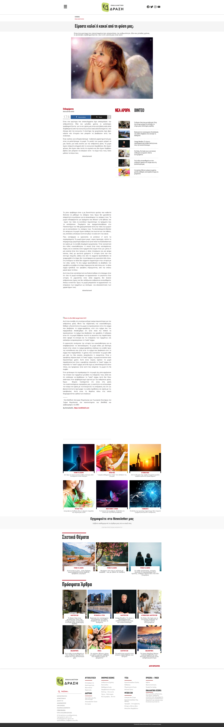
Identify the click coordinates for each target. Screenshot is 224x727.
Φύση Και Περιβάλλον (131, 708)
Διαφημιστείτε (61, 703)
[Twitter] (151, 6)
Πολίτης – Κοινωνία (107, 692)
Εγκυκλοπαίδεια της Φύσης (131, 700)
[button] (65, 6)
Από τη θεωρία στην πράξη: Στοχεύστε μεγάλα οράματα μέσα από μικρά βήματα (145, 475)
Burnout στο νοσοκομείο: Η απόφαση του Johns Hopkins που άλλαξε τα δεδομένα (146, 133)
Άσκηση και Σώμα (130, 697)
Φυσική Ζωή (129, 693)
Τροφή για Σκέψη (78, 568)
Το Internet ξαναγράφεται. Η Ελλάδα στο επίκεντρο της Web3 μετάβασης (112, 511)
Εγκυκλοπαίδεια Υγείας (132, 682)
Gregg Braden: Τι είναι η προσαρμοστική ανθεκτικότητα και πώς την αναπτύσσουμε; (145, 143)
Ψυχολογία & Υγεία (99, 615)
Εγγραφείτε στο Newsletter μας (112, 519)
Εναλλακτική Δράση (68, 112)
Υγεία (126, 678)
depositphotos (62, 696)
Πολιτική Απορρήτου (63, 708)
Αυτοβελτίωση (145, 615)
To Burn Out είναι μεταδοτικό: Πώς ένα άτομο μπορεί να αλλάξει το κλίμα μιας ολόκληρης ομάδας (145, 124)
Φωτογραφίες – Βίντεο (108, 696)
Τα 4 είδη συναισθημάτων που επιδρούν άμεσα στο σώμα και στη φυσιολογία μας (145, 162)
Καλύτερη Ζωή (74, 615)
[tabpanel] (137, 148)
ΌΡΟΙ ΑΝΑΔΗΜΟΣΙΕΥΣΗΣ (64, 713)
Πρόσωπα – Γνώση (152, 678)
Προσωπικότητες (151, 685)
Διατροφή (88, 693)
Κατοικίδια (104, 685)
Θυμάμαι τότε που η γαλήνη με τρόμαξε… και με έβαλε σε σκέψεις (112, 571)
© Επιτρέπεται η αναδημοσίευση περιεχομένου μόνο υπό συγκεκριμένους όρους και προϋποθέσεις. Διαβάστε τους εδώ (67, 717)
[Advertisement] (87, 184)
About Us (60, 701)
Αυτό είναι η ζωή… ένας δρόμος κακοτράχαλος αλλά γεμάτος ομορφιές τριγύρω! (78, 572)
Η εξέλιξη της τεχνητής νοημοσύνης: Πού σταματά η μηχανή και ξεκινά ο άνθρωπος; (145, 511)
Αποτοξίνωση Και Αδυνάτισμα (90, 698)
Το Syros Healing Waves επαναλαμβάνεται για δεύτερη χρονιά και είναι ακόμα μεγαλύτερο (149, 655)
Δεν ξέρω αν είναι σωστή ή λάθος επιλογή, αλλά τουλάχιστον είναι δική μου (78, 475)
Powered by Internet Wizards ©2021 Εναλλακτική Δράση (147, 724)
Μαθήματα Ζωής (106, 687)
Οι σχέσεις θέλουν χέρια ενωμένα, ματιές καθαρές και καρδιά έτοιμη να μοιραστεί (146, 172)
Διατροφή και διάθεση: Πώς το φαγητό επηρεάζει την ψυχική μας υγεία (79, 511)
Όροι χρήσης (61, 705)
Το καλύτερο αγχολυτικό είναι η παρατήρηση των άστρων (124, 654)
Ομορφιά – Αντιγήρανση (132, 704)
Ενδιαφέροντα (79, 19)
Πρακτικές (88, 690)
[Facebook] (148, 6)
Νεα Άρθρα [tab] (122, 110)
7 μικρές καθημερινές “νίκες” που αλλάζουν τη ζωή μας (112, 475)
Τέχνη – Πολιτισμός (107, 694)
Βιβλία (99, 651)
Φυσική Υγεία (129, 689)
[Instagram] (155, 6)
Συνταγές (88, 704)
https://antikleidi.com (81, 408)
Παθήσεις (127, 685)
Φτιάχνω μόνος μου (131, 706)
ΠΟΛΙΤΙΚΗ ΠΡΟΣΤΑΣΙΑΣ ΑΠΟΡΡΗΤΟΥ (112, 527)
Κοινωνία (77, 17)
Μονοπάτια (88, 687)
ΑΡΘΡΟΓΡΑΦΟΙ (61, 698)
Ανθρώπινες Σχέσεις (107, 682)
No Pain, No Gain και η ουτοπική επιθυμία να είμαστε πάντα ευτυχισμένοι (145, 153)
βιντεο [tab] (139, 110)
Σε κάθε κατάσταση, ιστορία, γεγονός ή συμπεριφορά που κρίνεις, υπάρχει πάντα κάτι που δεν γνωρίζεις (145, 573)
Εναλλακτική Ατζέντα (153, 691)
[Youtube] (159, 6)
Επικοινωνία (61, 710)
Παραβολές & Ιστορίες (108, 689)
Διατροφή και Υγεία (91, 701)
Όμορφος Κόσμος (107, 678)
